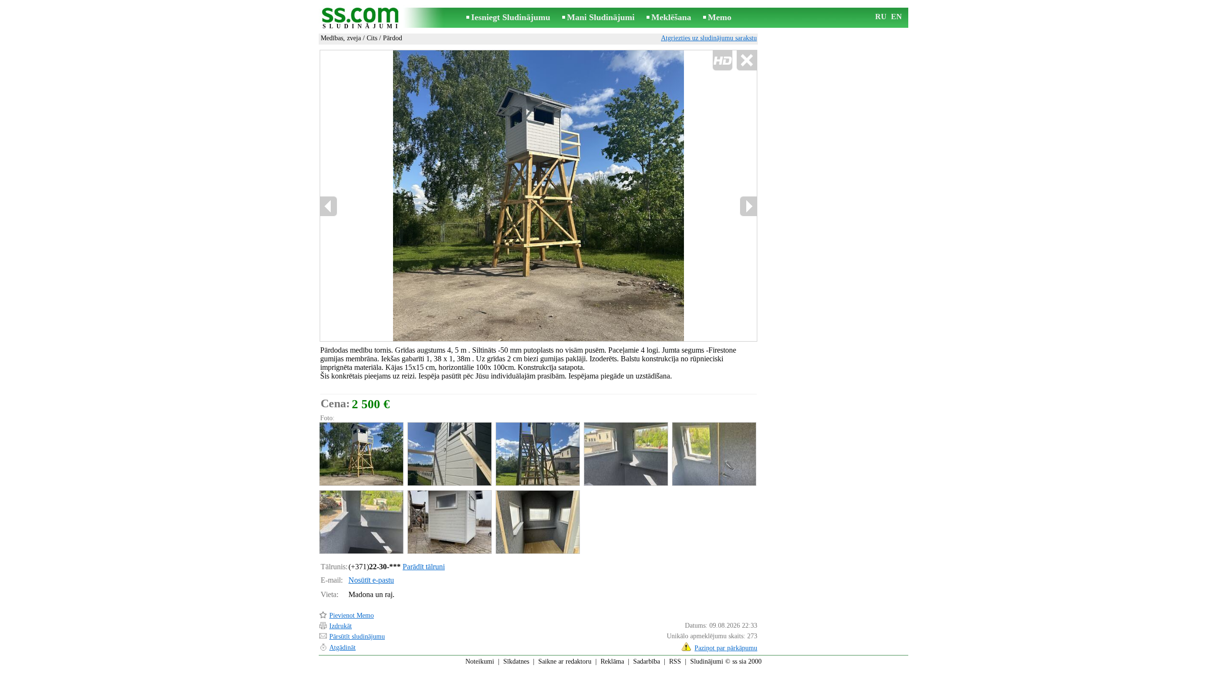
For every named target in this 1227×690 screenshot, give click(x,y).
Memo (719, 17)
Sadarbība (646, 661)
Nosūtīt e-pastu (371, 580)
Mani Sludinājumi (601, 17)
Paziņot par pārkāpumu (726, 648)
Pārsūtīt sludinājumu (357, 636)
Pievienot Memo (351, 615)
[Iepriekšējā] (422, 196)
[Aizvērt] (746, 60)
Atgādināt (342, 647)
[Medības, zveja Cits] (361, 454)
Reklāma (612, 661)
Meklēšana (671, 17)
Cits (372, 38)
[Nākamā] (748, 206)
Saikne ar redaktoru (564, 661)
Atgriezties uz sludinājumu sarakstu (709, 38)
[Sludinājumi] (362, 18)
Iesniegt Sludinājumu (510, 17)
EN (896, 16)
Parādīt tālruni (424, 567)
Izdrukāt (340, 626)
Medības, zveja (341, 38)
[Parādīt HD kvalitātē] (538, 196)
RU (881, 16)
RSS (675, 661)
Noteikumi (479, 661)
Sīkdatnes (516, 661)
